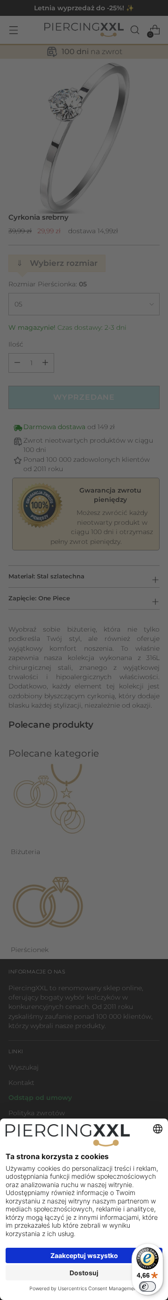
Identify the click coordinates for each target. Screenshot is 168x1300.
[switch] (147, 1286)
